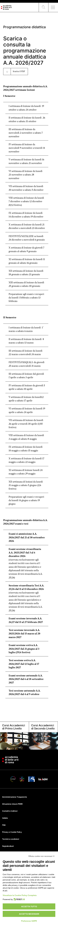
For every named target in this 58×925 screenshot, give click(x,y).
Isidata (5, 818)
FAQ (4, 825)
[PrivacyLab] (19, 899)
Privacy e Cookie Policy (12, 832)
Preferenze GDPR (29, 921)
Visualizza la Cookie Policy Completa (20, 895)
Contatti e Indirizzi (9, 811)
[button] (43, 7)
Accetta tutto (29, 906)
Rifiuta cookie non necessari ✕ (41, 856)
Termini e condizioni (10, 839)
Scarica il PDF (19, 71)
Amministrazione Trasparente (14, 797)
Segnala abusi (8, 846)
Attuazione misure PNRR (12, 804)
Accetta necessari (29, 914)
